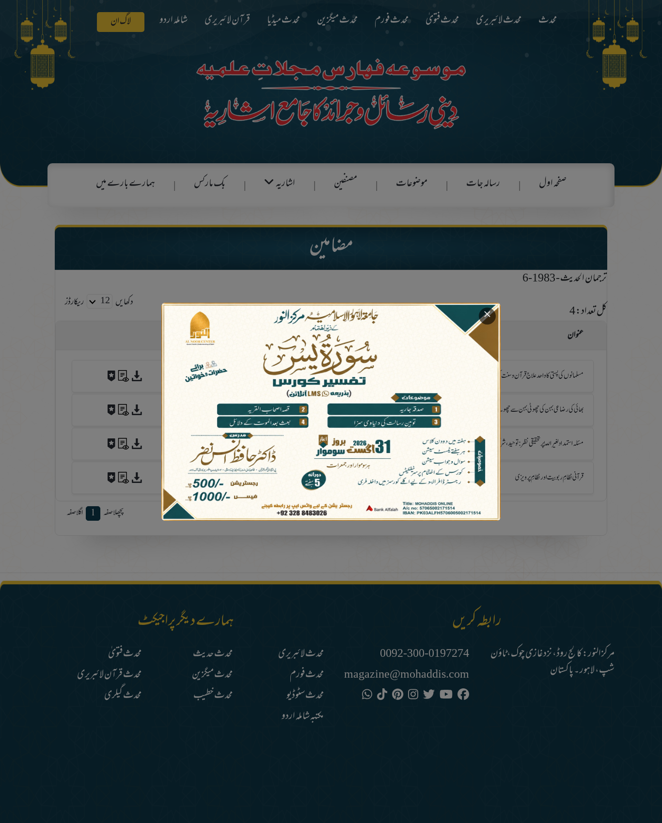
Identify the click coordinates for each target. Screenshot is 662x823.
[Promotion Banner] (331, 412)
